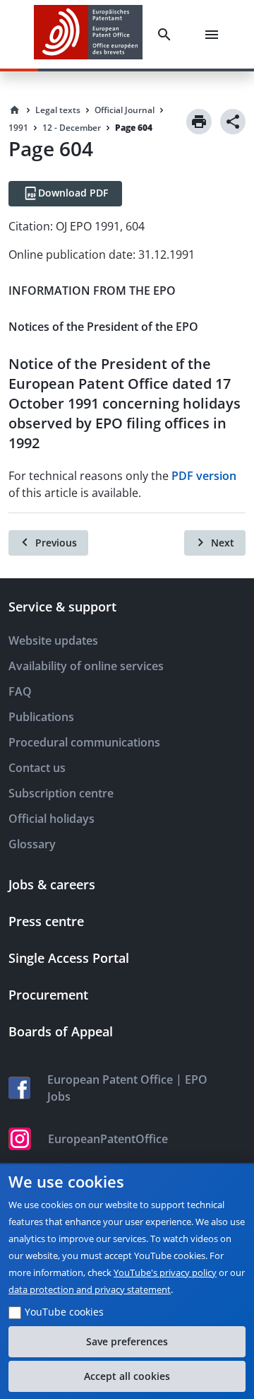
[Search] (167, 34)
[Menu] (214, 34)
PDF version (203, 476)
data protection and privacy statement (89, 1289)
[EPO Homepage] (88, 34)
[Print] (199, 121)
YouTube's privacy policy (165, 1272)
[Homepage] (14, 110)
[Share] (233, 121)
